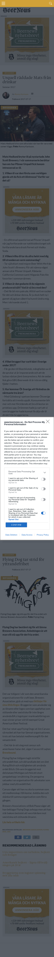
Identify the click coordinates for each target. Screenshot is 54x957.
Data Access (27, 535)
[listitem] (27, 472)
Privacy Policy (43, 535)
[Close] (48, 422)
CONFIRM (16, 525)
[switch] (43, 479)
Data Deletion (11, 535)
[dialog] (27, 478)
